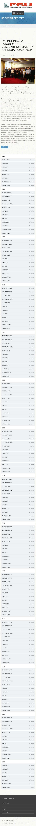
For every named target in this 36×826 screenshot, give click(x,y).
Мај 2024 (18, 266)
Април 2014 (18, 747)
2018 (3, 523)
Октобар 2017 (18, 582)
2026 (3, 156)
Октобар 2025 (18, 200)
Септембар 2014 (18, 728)
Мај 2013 (18, 773)
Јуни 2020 (18, 453)
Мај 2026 (18, 170)
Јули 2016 (18, 640)
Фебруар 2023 (18, 325)
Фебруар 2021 (18, 420)
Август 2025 (18, 207)
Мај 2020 (18, 457)
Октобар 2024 (18, 248)
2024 (3, 237)
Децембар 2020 (18, 431)
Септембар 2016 (18, 633)
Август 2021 (18, 398)
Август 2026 (18, 159)
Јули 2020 (18, 449)
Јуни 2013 (18, 769)
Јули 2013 (18, 765)
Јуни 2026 (18, 167)
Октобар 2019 (18, 486)
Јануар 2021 (18, 424)
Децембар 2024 (18, 240)
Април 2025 (18, 222)
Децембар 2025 (18, 192)
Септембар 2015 (18, 681)
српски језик (4, 26)
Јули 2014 (18, 736)
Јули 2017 (18, 593)
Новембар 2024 (18, 244)
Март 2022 (18, 369)
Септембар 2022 (18, 347)
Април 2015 (18, 699)
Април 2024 (18, 270)
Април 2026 (18, 174)
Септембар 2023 (18, 299)
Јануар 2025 (18, 233)
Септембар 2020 (18, 442)
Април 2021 (18, 413)
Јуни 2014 (18, 739)
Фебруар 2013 (18, 784)
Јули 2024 (18, 259)
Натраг (5, 147)
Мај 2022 (18, 361)
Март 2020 (18, 464)
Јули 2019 (18, 497)
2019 (3, 475)
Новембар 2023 (18, 292)
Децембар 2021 (18, 383)
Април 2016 (18, 651)
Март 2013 (18, 780)
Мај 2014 (18, 743)
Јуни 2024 (18, 262)
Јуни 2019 (18, 501)
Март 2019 (18, 512)
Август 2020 (18, 446)
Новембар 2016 (18, 626)
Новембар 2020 (18, 435)
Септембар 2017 (18, 585)
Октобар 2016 (18, 629)
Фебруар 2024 (18, 277)
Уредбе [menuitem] (4, 809)
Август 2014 (18, 732)
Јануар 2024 (18, 281)
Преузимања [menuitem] (5, 803)
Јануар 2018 (18, 567)
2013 (3, 762)
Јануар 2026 (18, 185)
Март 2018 (18, 560)
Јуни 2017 (18, 596)
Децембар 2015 (18, 670)
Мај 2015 (18, 695)
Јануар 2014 (18, 758)
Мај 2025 (18, 218)
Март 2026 (18, 178)
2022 (3, 332)
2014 (3, 714)
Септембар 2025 (18, 203)
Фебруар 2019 (18, 516)
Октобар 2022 (18, 343)
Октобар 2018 (18, 534)
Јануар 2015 (18, 710)
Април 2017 (18, 604)
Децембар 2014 (18, 717)
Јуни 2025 (18, 215)
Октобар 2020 (18, 438)
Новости (11, 26)
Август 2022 (18, 350)
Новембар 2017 (18, 578)
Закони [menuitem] (4, 806)
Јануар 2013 (18, 787)
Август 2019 (18, 494)
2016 (3, 618)
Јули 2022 (18, 354)
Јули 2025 (18, 211)
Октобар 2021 (18, 391)
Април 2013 (18, 776)
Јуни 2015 (18, 692)
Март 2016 (18, 655)
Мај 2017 (18, 600)
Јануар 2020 (18, 471)
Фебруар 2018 (18, 563)
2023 (3, 284)
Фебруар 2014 (18, 754)
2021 (3, 380)
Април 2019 (18, 508)
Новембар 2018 (18, 530)
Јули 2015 (18, 688)
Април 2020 (18, 460)
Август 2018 (18, 541)
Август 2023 (18, 303)
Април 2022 (18, 365)
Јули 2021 (18, 402)
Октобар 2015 (18, 677)
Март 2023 (18, 321)
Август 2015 (18, 684)
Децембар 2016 (18, 622)
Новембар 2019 (18, 482)
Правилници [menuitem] (5, 812)
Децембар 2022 (18, 336)
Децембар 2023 (18, 288)
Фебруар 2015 (18, 706)
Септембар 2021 (18, 394)
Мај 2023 (18, 314)
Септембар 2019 (18, 490)
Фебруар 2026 (18, 181)
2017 (3, 571)
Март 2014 (18, 750)
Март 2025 (18, 226)
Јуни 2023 (18, 310)
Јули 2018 (18, 545)
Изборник (19, 13)
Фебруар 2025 (18, 229)
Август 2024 (18, 255)
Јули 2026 (18, 163)
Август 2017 (18, 589)
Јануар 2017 (18, 615)
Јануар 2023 (18, 328)
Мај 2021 (18, 409)
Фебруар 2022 (18, 372)
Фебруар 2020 (18, 468)
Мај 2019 (18, 505)
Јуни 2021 (18, 405)
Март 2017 (18, 607)
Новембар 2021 (18, 387)
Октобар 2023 (18, 295)
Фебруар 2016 (18, 659)
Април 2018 (18, 556)
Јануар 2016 (18, 662)
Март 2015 (18, 703)
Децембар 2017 (18, 574)
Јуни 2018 (18, 549)
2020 (3, 428)
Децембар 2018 (18, 527)
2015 (3, 666)
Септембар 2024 (18, 251)
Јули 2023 (18, 306)
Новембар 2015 (18, 673)
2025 (3, 189)
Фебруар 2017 (18, 611)
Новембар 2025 (18, 196)
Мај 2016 (18, 648)
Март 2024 (18, 273)
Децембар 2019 (18, 479)
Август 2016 (18, 637)
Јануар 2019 (18, 519)
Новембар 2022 (18, 339)
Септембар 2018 (18, 538)
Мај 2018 (18, 552)
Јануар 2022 (18, 376)
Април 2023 (18, 317)
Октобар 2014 (18, 725)
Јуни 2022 (18, 358)
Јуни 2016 (18, 644)
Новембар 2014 (18, 721)
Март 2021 (18, 416)
